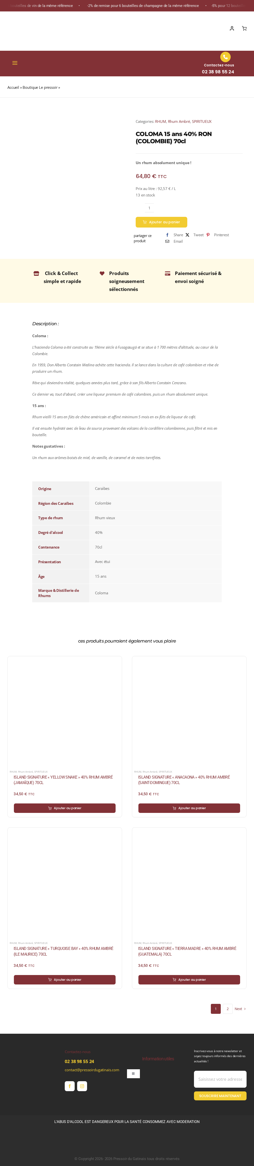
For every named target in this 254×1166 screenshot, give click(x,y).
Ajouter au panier (164, 222)
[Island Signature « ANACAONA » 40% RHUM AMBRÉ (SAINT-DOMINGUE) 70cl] (189, 661)
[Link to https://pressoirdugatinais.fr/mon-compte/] (232, 28)
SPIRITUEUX (202, 121)
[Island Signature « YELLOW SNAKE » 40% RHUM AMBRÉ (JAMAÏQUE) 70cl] (65, 661)
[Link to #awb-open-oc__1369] (244, 28)
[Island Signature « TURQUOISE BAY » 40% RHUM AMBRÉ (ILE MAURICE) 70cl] (65, 832)
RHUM (160, 121)
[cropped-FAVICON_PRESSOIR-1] (26, 1050)
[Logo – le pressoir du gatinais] (31, 16)
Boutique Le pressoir (40, 87)
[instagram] (82, 1086)
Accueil (13, 87)
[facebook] (70, 1086)
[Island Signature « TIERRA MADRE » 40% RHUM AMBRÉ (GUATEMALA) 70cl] (189, 832)
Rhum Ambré (179, 121)
